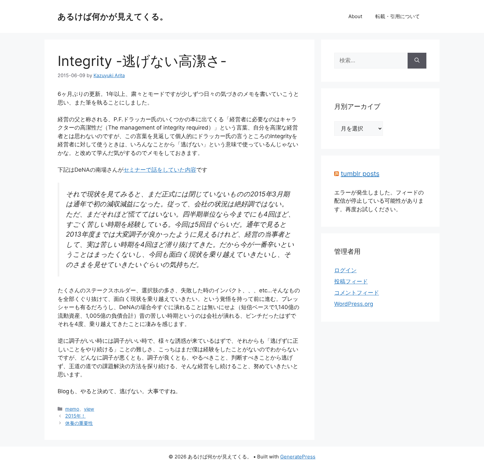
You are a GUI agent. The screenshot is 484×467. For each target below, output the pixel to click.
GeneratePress (297, 456)
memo (72, 409)
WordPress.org (353, 304)
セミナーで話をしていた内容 (159, 169)
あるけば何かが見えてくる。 (113, 16)
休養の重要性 (79, 423)
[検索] (417, 61)
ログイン (345, 270)
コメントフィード (356, 292)
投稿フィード (351, 281)
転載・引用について (397, 16)
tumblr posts (360, 174)
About (355, 16)
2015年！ (75, 416)
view (89, 409)
